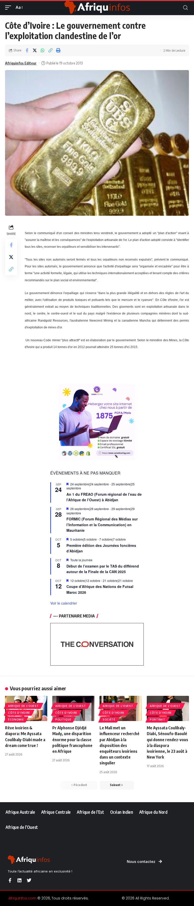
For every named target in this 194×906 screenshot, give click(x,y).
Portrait (157, 719)
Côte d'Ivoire (19, 712)
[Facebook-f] (10, 880)
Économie (16, 719)
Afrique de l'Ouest (23, 705)
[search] (185, 8)
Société (109, 719)
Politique (63, 719)
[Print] (58, 50)
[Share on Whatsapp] (42, 50)
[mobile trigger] (9, 7)
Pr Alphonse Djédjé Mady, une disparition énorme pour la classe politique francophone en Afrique (72, 739)
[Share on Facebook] (26, 50)
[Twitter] (29, 880)
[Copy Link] (50, 50)
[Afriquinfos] (97, 7)
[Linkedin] (19, 880)
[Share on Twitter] (34, 50)
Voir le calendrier (63, 603)
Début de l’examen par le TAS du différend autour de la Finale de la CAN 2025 (102, 569)
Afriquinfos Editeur (21, 63)
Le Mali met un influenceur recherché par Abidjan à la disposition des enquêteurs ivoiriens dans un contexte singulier (119, 745)
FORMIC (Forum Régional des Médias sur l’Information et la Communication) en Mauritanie (102, 524)
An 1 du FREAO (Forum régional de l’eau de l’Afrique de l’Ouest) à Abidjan (104, 497)
